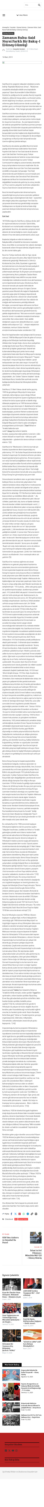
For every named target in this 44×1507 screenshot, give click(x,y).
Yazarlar (12, 27)
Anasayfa (5, 27)
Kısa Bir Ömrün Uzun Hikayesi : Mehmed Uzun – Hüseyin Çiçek (11, 1295)
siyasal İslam (23, 1219)
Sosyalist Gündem (19, 49)
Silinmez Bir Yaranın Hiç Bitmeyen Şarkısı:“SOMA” (8, 1347)
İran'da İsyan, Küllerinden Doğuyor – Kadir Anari (32, 1321)
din (16, 1219)
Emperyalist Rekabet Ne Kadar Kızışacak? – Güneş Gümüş (30, 1372)
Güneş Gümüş (21, 27)
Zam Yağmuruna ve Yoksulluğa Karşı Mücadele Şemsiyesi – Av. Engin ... (11, 1318)
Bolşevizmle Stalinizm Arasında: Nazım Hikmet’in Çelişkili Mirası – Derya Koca (31, 1406)
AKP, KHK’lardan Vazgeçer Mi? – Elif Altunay (31, 1293)
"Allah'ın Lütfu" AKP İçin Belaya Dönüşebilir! (32, 1344)
